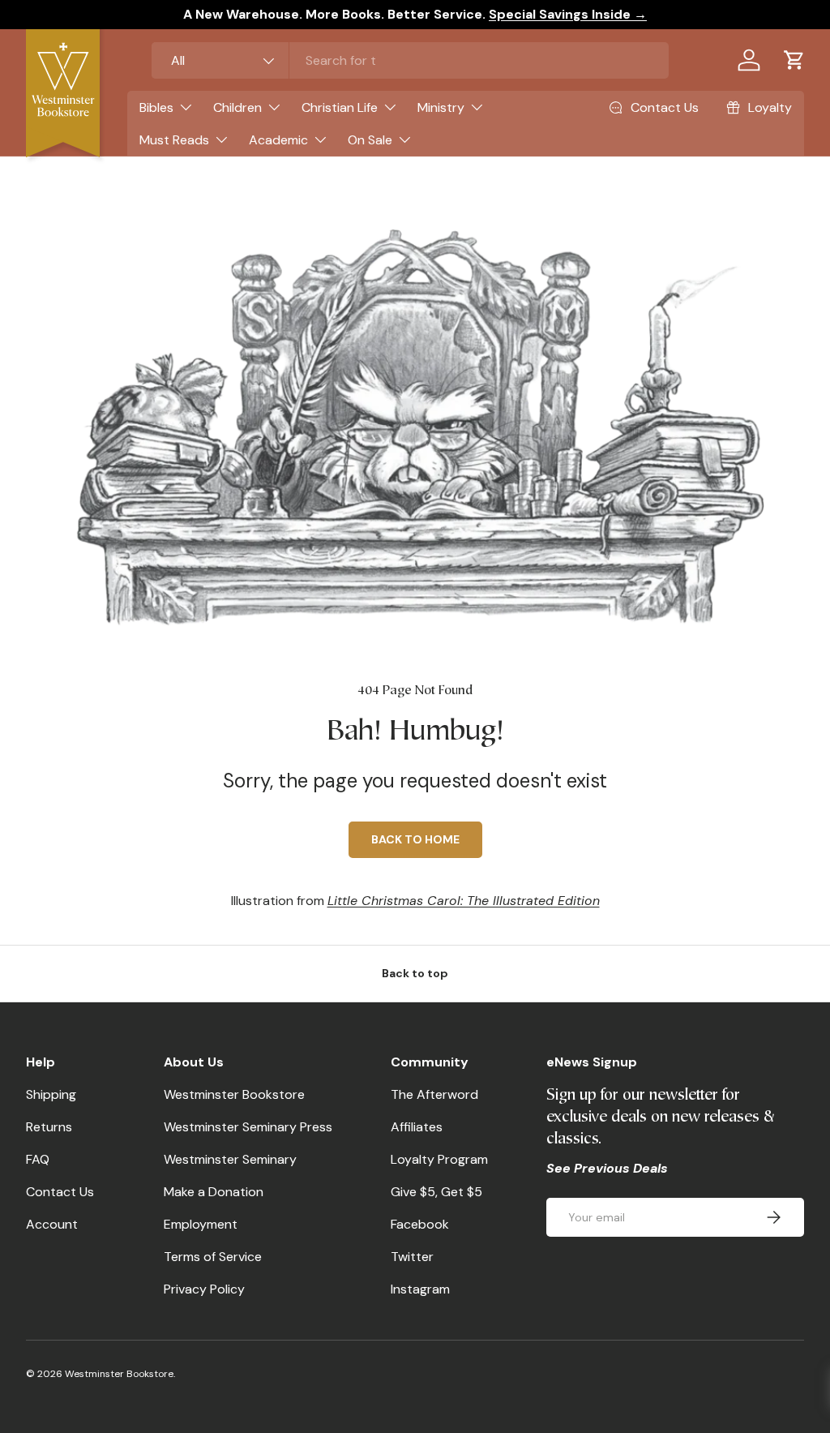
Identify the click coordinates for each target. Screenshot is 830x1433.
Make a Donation (213, 1191)
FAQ (37, 1159)
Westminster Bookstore (234, 1094)
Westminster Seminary (230, 1159)
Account (52, 1224)
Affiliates (417, 1126)
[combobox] (410, 60)
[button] (794, 60)
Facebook (420, 1224)
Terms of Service (213, 1256)
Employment (200, 1224)
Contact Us (60, 1191)
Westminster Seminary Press (248, 1126)
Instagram (420, 1289)
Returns (49, 1126)
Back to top (415, 973)
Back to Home (415, 839)
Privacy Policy (204, 1289)
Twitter (412, 1256)
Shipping (51, 1094)
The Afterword (434, 1094)
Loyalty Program (439, 1159)
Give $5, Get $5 (436, 1191)
